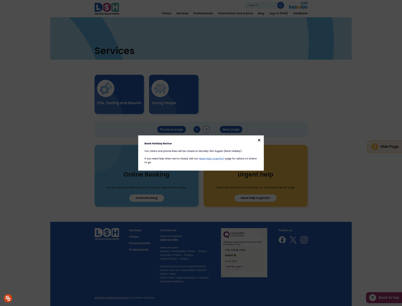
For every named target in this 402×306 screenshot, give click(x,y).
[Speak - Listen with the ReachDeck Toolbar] (8, 298)
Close (259, 140)
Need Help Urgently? (211, 158)
